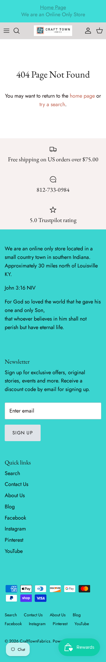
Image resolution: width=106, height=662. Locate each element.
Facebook (15, 518)
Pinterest (14, 540)
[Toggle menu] (6, 30)
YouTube (14, 551)
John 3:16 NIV (20, 288)
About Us (15, 495)
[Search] (19, 30)
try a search (52, 104)
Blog (10, 506)
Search (12, 473)
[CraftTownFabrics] (53, 30)
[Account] (86, 30)
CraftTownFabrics (35, 641)
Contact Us (16, 484)
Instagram (15, 529)
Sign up (22, 432)
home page (82, 96)
